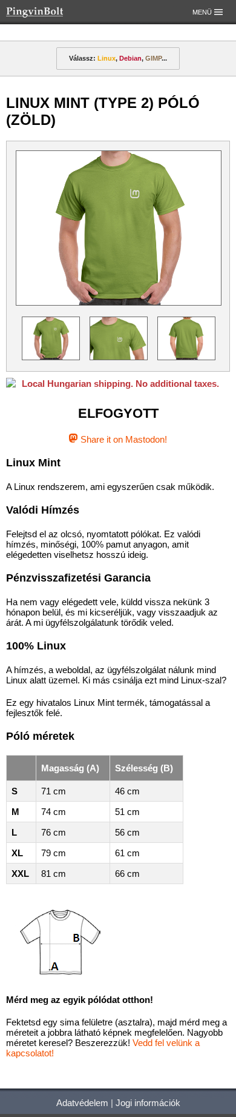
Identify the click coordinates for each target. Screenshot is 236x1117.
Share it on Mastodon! (122, 439)
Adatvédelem (82, 1103)
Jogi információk (148, 1103)
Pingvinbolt (51, 12)
